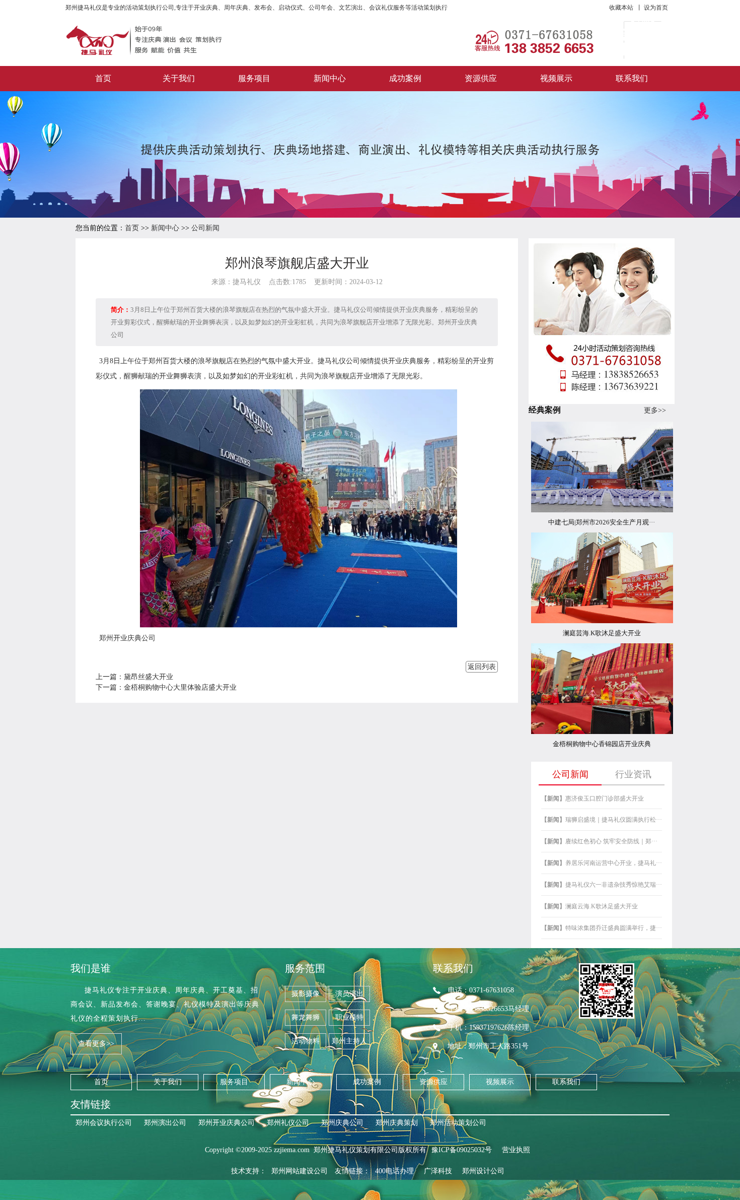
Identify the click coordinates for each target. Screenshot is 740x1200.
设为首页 (656, 7)
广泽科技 (438, 1171)
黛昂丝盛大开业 (148, 677)
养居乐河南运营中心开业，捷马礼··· (601, 862)
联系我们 (632, 78)
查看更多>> (96, 1043)
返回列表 (482, 667)
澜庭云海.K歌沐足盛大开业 (589, 906)
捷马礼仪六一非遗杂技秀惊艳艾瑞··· (601, 884)
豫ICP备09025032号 (461, 1150)
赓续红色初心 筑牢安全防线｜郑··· (599, 841)
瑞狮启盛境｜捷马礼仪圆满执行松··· (601, 819)
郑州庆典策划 (397, 1122)
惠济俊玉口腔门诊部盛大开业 (592, 798)
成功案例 (405, 78)
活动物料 (305, 1041)
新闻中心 (330, 78)
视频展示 (556, 78)
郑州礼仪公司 (288, 1122)
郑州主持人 (349, 1041)
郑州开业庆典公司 (127, 638)
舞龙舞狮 (305, 1017)
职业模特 (349, 1017)
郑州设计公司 (483, 1171)
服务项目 (254, 78)
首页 (103, 78)
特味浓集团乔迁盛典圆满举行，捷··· (601, 927)
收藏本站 (621, 7)
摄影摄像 (305, 993)
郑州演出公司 (165, 1122)
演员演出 (349, 993)
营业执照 (516, 1150)
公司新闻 (205, 228)
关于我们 (179, 78)
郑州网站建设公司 (299, 1171)
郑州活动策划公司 (458, 1122)
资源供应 (481, 78)
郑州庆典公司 (342, 1122)
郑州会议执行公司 (104, 1122)
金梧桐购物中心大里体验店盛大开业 (180, 687)
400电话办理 (394, 1171)
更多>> (655, 410)
